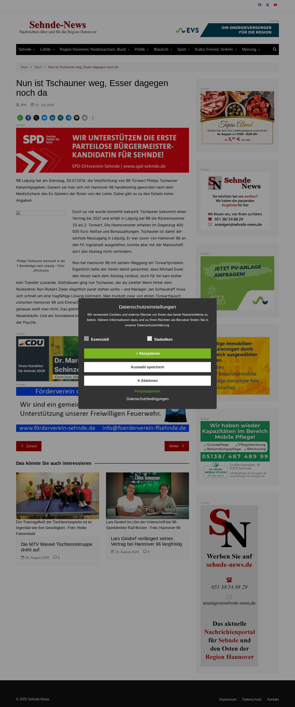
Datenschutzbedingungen (148, 399)
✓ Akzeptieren (147, 353)
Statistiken (163, 339)
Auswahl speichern (147, 367)
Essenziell (100, 339)
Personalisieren (147, 391)
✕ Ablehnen (147, 380)
